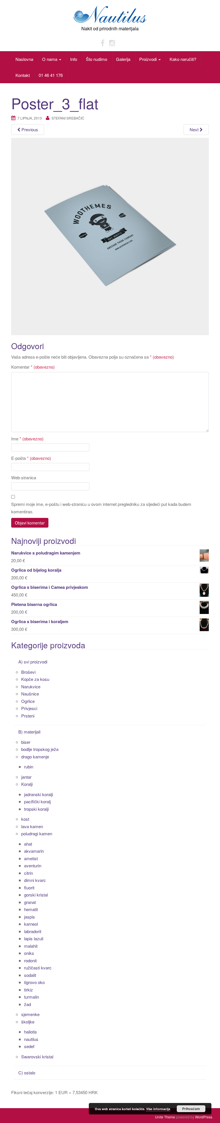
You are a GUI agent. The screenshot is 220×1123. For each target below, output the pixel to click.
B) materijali (29, 732)
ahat (28, 844)
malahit (31, 946)
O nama (50, 59)
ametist (31, 858)
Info (73, 59)
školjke (27, 1022)
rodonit (30, 960)
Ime (27, 439)
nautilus (31, 1039)
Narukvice (30, 686)
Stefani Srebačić (68, 118)
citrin (28, 873)
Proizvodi (148, 59)
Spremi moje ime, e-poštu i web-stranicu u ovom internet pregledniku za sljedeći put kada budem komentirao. (101, 507)
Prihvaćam (191, 1108)
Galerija (123, 59)
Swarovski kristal (37, 1057)
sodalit (30, 975)
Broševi (28, 672)
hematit (31, 909)
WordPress (203, 1116)
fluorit (29, 888)
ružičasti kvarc (38, 968)
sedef (29, 1046)
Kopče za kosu (35, 679)
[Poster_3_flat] (110, 236)
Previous (29, 129)
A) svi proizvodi (32, 662)
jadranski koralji (38, 794)
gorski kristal (36, 895)
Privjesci (29, 708)
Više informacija (158, 1109)
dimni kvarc (35, 880)
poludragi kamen (36, 833)
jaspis (29, 917)
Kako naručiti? (183, 59)
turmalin (31, 997)
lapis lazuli (33, 938)
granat (30, 902)
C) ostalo (26, 1073)
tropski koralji (36, 809)
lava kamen (32, 826)
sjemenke (30, 1014)
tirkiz (28, 990)
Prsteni (27, 716)
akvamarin (34, 851)
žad (27, 1004)
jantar (26, 777)
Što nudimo (96, 59)
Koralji (27, 784)
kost (25, 819)
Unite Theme (165, 1116)
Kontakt (22, 75)
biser (25, 742)
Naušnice (30, 694)
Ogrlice (28, 701)
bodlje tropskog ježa (39, 749)
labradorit (32, 931)
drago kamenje (35, 757)
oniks (29, 953)
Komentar (33, 367)
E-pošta (31, 458)
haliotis (30, 1032)
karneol (31, 924)
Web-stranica (23, 477)
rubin (28, 767)
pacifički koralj (37, 801)
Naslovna (24, 59)
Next (195, 129)
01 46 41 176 (51, 75)
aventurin (32, 865)
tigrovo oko (34, 982)
